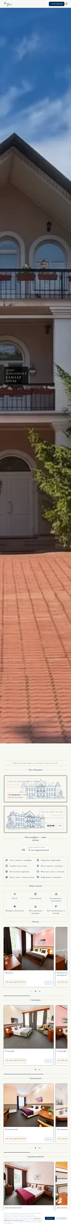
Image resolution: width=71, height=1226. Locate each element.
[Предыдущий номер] (31, 991)
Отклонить (61, 1218)
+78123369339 (57, 4)
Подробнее (48, 983)
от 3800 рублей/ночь (16, 1060)
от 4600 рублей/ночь (16, 1138)
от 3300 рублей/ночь (16, 982)
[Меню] (66, 4)
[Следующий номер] (39, 991)
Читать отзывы (14, 784)
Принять (50, 1218)
